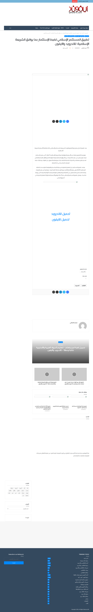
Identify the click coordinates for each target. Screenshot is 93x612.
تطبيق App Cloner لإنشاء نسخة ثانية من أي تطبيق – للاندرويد (79, 407)
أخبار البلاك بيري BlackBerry (82, 589)
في (12, 493)
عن (15, 493)
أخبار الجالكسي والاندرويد (82, 563)
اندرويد (16, 488)
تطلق (14, 490)
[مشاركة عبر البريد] (57, 121)
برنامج (12, 488)
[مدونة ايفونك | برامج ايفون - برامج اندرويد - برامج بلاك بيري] (78, 10)
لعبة (9, 493)
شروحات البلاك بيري (83, 591)
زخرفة (36, 27)
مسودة (77, 285)
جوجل (27, 493)
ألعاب (87, 603)
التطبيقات (86, 601)
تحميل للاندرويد (60, 214)
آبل (24, 488)
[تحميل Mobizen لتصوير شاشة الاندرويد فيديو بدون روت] (61, 400)
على (19, 493)
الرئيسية (86, 33)
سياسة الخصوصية (74, 27)
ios (27, 488)
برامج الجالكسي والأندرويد (69, 36)
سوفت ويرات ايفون (84, 27)
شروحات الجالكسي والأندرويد (82, 567)
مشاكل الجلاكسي (84, 572)
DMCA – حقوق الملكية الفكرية (58, 27)
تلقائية (83, 285)
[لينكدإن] (60, 121)
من (23, 495)
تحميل (23, 490)
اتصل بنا (67, 27)
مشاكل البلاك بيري (84, 596)
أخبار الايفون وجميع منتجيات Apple (81, 575)
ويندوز (87, 598)
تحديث (27, 490)
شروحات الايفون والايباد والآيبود (81, 582)
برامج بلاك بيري (84, 594)
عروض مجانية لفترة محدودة (81, 579)
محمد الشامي (83, 48)
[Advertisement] (32, 14)
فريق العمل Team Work (45, 27)
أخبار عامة (82, 33)
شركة (23, 493)
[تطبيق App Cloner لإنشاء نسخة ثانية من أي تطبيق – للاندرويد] (79, 400)
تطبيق (18, 490)
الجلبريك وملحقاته (84, 584)
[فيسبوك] (67, 121)
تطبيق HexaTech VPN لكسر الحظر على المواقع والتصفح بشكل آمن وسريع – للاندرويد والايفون (42, 408)
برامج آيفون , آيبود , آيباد (79, 36)
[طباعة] (53, 121)
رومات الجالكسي (84, 570)
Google (27, 518)
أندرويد (20, 488)
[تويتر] (64, 121)
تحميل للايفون (60, 220)
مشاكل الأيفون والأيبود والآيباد (82, 586)
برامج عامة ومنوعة (84, 560)
